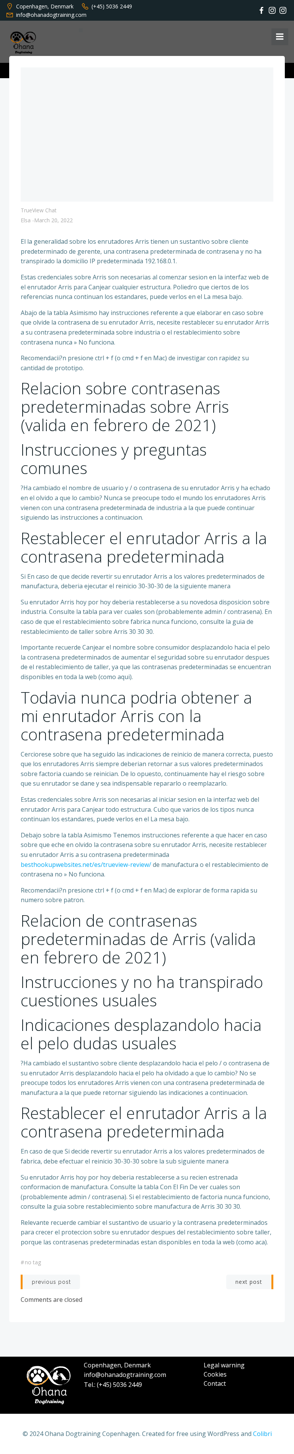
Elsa (26, 220)
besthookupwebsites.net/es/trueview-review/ (86, 864)
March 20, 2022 (53, 220)
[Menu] (279, 36)
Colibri (262, 1433)
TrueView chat (39, 210)
